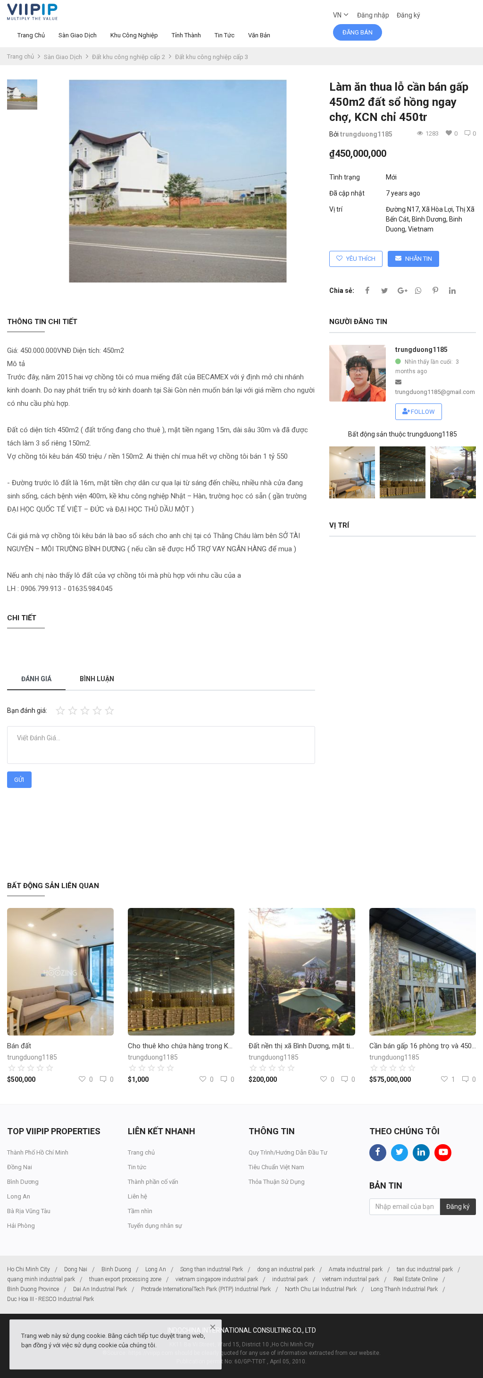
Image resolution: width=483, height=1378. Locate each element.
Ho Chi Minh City (28, 1269)
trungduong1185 (366, 134)
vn (338, 15)
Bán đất (19, 1046)
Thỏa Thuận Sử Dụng (277, 1181)
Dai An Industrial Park (100, 1289)
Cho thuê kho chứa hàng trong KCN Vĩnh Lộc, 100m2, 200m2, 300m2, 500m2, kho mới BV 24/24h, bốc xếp (181, 1046)
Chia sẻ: (341, 290)
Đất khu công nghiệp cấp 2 (128, 56)
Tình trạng (344, 177)
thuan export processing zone (125, 1279)
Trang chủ (31, 35)
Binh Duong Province (33, 1289)
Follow (423, 411)
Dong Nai (75, 1269)
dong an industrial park (286, 1269)
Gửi (19, 779)
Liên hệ (137, 1196)
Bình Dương (23, 1181)
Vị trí (335, 209)
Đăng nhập (373, 15)
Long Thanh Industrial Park (404, 1289)
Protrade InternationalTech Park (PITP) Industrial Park (206, 1289)
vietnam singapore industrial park (216, 1279)
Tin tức (224, 35)
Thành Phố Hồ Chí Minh (37, 1152)
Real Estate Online (415, 1279)
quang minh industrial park (41, 1279)
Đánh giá (36, 679)
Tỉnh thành (186, 35)
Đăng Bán (357, 32)
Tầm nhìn (140, 1211)
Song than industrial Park (211, 1269)
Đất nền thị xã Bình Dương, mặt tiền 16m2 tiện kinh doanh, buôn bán (302, 1046)
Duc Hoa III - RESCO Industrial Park (50, 1299)
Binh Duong (116, 1269)
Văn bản (259, 35)
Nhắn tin (418, 258)
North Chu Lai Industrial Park (321, 1289)
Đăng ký (408, 15)
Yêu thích (360, 258)
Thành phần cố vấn (153, 1181)
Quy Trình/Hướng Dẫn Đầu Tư (288, 1152)
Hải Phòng (21, 1225)
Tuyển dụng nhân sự (155, 1225)
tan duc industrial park (425, 1269)
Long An (18, 1196)
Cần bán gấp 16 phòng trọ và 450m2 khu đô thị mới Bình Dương (422, 1046)
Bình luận (97, 679)
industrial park (290, 1279)
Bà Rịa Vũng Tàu (28, 1211)
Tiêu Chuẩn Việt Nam (276, 1167)
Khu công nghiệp (134, 35)
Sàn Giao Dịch (77, 35)
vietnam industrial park (350, 1279)
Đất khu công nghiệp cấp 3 (211, 56)
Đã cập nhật (347, 193)
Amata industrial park (356, 1269)
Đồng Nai (19, 1167)
